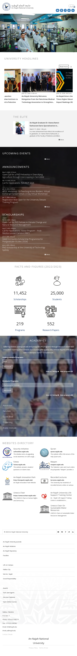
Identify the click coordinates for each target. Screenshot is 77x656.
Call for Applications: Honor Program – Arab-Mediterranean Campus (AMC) (22, 231)
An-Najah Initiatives (9, 546)
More (62, 140)
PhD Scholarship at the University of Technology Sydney (23, 248)
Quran (53, 449)
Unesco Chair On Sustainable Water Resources (58, 507)
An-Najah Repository (10, 551)
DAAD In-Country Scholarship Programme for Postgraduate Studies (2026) (22, 240)
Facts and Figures (8, 593)
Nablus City (6, 569)
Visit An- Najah (8, 574)
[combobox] (37, 361)
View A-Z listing (52, 371)
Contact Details (8, 634)
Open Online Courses (10, 602)
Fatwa (16, 462)
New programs (65, 371)
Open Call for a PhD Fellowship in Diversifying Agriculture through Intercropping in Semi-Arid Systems (23, 175)
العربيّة (71, 6)
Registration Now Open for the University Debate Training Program (24, 200)
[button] (6, 33)
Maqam (54, 462)
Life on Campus (8, 565)
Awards (5, 588)
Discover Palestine (9, 597)
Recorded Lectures (59, 477)
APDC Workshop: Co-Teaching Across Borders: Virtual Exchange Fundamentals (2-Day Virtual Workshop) (26, 192)
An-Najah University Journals (12, 542)
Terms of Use (43, 648)
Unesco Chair (19, 493)
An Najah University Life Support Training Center (61, 494)
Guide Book (8, 416)
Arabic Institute (9, 428)
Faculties (7, 411)
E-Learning (7, 422)
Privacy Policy (33, 648)
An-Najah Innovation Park (24, 477)
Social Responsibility (9, 579)
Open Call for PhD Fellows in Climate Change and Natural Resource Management (24, 223)
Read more (64, 67)
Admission (7, 405)
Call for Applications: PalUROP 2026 (18, 183)
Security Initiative (21, 449)
